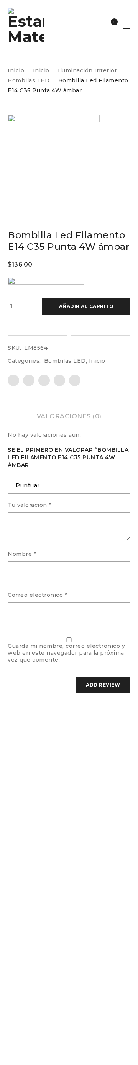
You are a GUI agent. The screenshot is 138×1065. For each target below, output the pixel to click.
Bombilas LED (28, 80)
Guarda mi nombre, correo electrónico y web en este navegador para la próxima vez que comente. (66, 652)
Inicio (16, 70)
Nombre (22, 554)
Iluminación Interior (87, 70)
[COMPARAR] (100, 327)
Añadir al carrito (86, 306)
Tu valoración (29, 504)
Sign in (97, 26)
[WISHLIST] (37, 327)
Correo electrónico (37, 594)
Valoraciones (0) (69, 416)
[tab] (69, 416)
